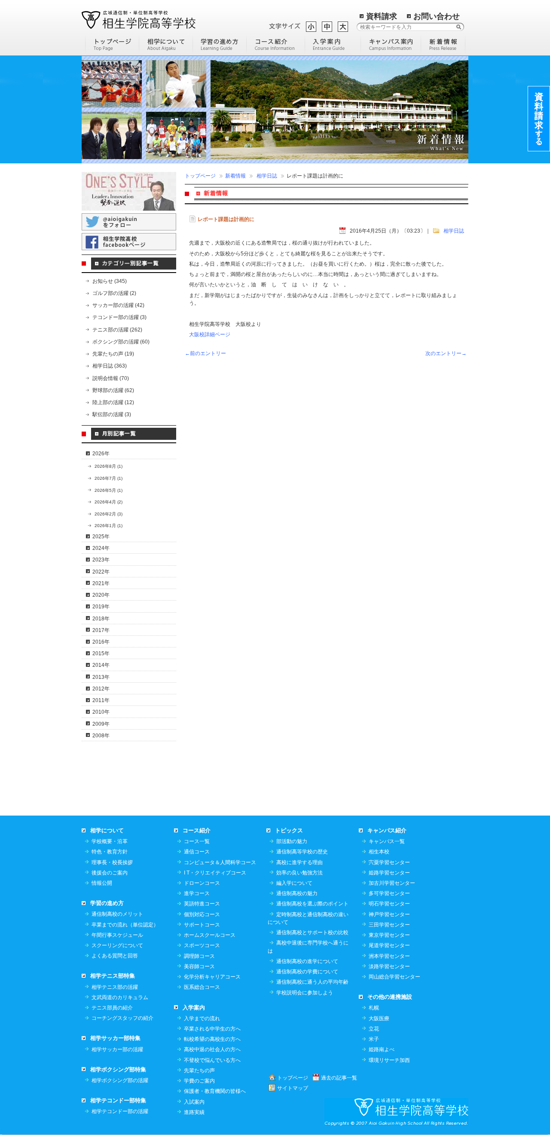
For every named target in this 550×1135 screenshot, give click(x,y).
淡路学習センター (389, 966)
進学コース (197, 893)
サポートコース (202, 925)
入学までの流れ (202, 1018)
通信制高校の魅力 (297, 893)
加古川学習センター (392, 883)
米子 (374, 1039)
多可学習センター (389, 893)
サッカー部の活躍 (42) (118, 305)
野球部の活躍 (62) (113, 390)
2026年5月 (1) (108, 490)
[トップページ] (112, 44)
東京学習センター (389, 935)
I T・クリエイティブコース (215, 873)
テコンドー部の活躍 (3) (119, 317)
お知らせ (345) (109, 281)
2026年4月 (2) (108, 502)
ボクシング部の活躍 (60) (121, 342)
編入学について (294, 883)
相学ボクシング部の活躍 (120, 1080)
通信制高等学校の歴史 (302, 852)
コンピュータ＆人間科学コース (220, 862)
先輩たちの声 (199, 1071)
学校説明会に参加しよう (304, 993)
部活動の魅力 (291, 841)
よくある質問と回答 (115, 956)
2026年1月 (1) (108, 525)
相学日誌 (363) (109, 366)
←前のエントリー (205, 353)
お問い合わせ (436, 16)
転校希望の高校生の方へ (212, 1039)
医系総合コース (202, 987)
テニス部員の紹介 (112, 1008)
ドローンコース (202, 883)
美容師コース (199, 966)
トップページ (200, 176)
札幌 (374, 1008)
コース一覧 (197, 841)
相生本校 (379, 852)
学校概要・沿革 (110, 841)
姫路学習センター (389, 873)
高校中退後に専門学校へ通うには (308, 947)
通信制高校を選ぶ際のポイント (312, 904)
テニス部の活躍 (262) (117, 330)
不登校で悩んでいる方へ (212, 1060)
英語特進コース (202, 904)
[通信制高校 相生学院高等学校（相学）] (139, 19)
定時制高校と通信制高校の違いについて (308, 918)
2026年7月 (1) (108, 478)
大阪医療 (379, 1018)
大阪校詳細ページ (209, 334)
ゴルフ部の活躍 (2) (114, 293)
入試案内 (194, 1102)
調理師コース (199, 956)
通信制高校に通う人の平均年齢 (312, 982)
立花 (374, 1029)
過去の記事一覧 (339, 1078)
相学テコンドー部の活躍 (120, 1111)
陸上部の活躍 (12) (113, 402)
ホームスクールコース (209, 935)
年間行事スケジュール (117, 935)
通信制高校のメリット (117, 914)
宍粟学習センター (389, 862)
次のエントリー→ (446, 353)
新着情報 (235, 176)
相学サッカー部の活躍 (117, 1049)
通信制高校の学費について (307, 972)
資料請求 (381, 16)
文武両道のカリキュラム (120, 997)
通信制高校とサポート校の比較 (312, 932)
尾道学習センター (389, 945)
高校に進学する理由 (299, 862)
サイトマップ (292, 1088)
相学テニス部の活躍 (115, 987)
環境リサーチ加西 (389, 1060)
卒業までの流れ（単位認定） (125, 925)
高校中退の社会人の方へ (212, 1049)
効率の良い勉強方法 (299, 873)
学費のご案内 (199, 1081)
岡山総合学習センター (394, 977)
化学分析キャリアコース (212, 977)
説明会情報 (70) (110, 378)
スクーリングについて (117, 945)
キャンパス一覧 (387, 841)
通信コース (197, 852)
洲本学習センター (389, 956)
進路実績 (194, 1112)
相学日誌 (267, 176)
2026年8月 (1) (108, 466)
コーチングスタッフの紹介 (122, 1018)
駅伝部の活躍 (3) (111, 414)
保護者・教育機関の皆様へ (215, 1091)
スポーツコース (202, 945)
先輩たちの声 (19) (113, 354)
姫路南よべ (381, 1049)
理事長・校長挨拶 (112, 862)
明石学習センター (389, 904)
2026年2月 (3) (108, 514)
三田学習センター (389, 925)
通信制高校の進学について (307, 961)
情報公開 (102, 883)
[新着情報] (443, 44)
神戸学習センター (389, 914)
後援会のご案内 (110, 873)
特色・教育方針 (110, 852)
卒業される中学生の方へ (212, 1029)
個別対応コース (202, 914)
